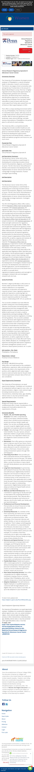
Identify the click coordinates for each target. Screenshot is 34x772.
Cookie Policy (22, 5)
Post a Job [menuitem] (5, 732)
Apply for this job (26, 50)
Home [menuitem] (3, 713)
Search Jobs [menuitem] (5, 716)
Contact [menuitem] (4, 727)
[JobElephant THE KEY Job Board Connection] (17, 738)
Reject (11, 9)
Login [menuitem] (3, 730)
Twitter (6, 704)
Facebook (3, 704)
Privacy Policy (12, 3)
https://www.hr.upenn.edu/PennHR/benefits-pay (16, 600)
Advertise (4, 724)
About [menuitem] (3, 719)
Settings (18, 9)
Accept (4, 9)
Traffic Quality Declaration (17, 6)
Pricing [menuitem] (4, 722)
